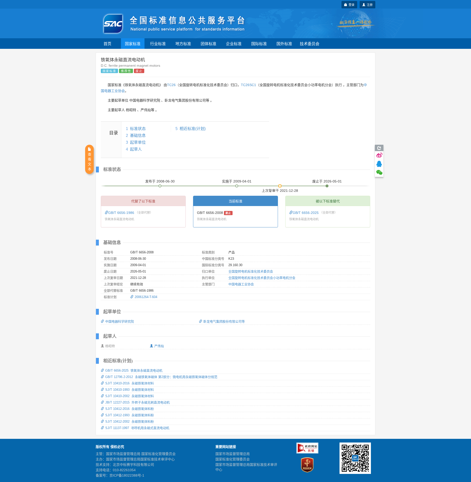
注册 (369, 4)
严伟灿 (159, 346)
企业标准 (234, 43)
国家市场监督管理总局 (232, 454)
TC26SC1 (248, 85)
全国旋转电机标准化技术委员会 (250, 271)
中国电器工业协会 (241, 284)
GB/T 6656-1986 (121, 213)
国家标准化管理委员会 (232, 459)
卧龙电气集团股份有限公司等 (224, 321)
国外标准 (284, 43)
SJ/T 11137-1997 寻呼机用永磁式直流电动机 (137, 428)
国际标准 (259, 43)
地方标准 (183, 43)
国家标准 (133, 43)
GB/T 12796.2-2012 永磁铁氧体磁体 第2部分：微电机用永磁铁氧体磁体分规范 (161, 377)
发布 (160, 181)
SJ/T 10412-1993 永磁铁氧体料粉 (129, 415)
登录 (350, 4)
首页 (107, 43)
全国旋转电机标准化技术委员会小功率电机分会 (261, 278)
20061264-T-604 (146, 297)
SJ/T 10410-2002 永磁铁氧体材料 (129, 396)
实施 (236, 181)
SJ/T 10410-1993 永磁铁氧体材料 (129, 389)
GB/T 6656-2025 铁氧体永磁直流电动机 (133, 370)
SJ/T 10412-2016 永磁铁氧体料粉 (129, 409)
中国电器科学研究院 (119, 321)
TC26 (171, 85)
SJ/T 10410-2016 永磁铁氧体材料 (129, 383)
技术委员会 (309, 43)
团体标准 (208, 43)
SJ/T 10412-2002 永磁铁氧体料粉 (129, 421)
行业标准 (158, 43)
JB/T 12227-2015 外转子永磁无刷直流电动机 (137, 402)
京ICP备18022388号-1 (126, 475)
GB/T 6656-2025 (306, 213)
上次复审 (280, 190)
